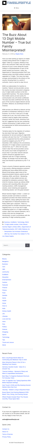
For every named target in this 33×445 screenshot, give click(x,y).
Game (4, 298)
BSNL (19, 227)
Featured (5, 285)
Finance (4, 287)
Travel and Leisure (8, 342)
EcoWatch (14, 222)
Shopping (5, 332)
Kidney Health (6, 311)
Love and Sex (6, 319)
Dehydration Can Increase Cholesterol (16, 231)
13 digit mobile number (11, 224)
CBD (3, 269)
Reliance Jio (26, 229)
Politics (4, 326)
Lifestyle (5, 316)
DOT (16, 229)
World (27, 222)
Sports (4, 334)
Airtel (21, 224)
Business (7, 222)
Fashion (4, 282)
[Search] (27, 245)
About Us (5, 431)
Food (3, 293)
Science (4, 329)
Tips (3, 340)
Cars (3, 266)
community (5, 272)
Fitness (4, 290)
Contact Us (5, 429)
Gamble (4, 295)
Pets (3, 324)
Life (3, 313)
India (3, 308)
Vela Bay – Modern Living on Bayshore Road (16, 389)
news (4, 321)
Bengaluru (5, 261)
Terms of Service (7, 434)
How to (4, 306)
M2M (19, 229)
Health (4, 300)
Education (5, 277)
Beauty (4, 259)
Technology (20, 222)
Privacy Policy (6, 437)
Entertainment (6, 279)
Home (4, 303)
